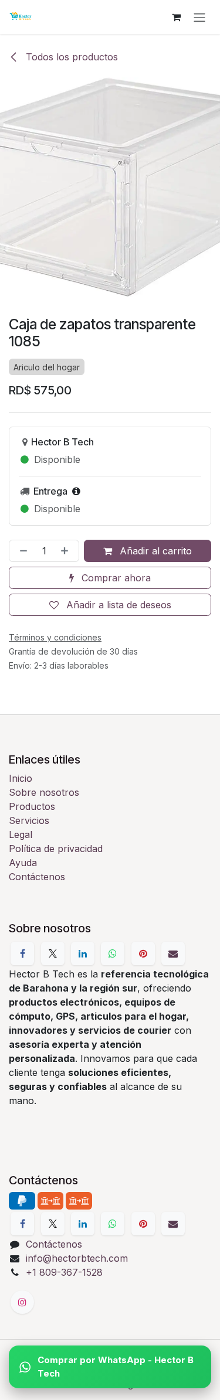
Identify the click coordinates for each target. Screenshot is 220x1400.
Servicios (29, 820)
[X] (53, 953)
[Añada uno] (67, 550)
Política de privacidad (56, 848)
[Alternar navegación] (199, 17)
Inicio (20, 778)
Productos (32, 806)
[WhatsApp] (112, 953)
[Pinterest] (143, 953)
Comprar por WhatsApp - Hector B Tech (116, 1366)
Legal (20, 834)
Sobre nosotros (44, 792)
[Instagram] (22, 1302)
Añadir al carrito (154, 551)
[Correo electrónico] (173, 953)
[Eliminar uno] (21, 550)
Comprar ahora (115, 578)
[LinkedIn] (82, 953)
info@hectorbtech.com (77, 1258)
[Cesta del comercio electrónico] (176, 17)
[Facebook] (22, 953)
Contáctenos (37, 877)
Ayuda (23, 862)
